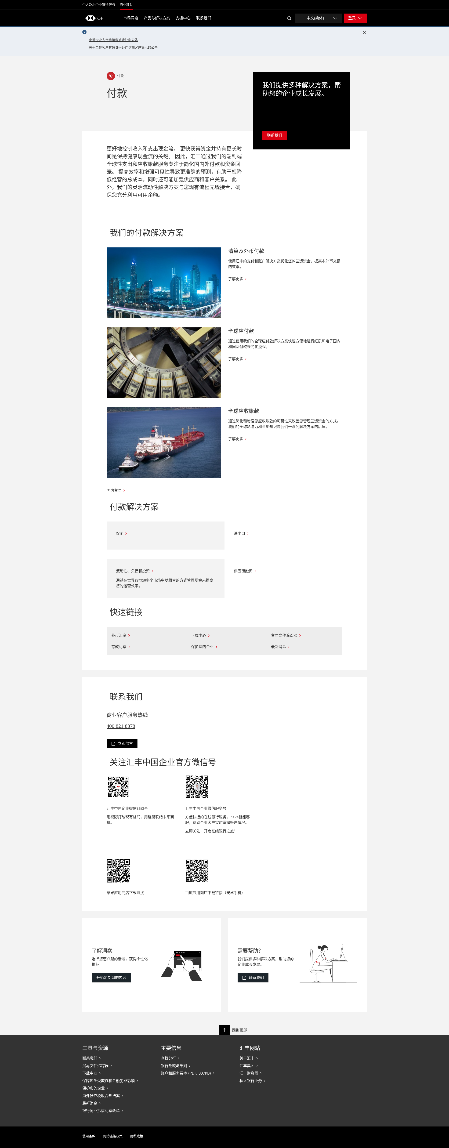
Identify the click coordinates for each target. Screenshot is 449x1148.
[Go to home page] (94, 18)
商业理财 (126, 5)
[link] (122, 743)
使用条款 (88, 1136)
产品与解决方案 (157, 18)
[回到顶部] (224, 1030)
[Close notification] (365, 32)
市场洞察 (130, 18)
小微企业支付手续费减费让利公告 (113, 40)
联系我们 (203, 18)
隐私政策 (136, 1136)
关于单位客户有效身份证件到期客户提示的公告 (123, 47)
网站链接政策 (113, 1136)
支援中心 (183, 18)
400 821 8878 (121, 726)
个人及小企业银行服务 (98, 5)
